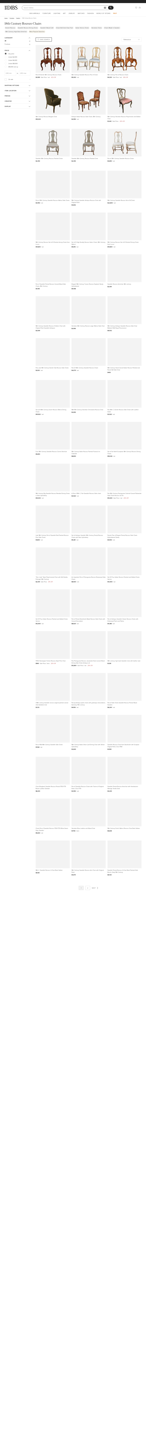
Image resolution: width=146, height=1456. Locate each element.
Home (6, 18)
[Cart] (140, 8)
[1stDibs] (10, 8)
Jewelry (71, 13)
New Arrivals (34, 13)
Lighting (56, 13)
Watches (81, 13)
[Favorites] (136, 8)
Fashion (90, 13)
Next (94, 888)
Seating (18, 18)
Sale (115, 13)
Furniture (47, 13)
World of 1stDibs (103, 13)
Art (64, 13)
